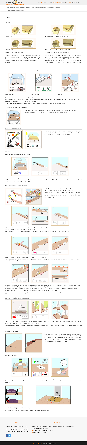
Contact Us (50, 2)
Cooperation (57, 7)
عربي (81, 3)
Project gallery (50, 7)
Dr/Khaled (60, 2)
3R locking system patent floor (38, 7)
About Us (44, 2)
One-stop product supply (12, 7)
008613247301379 (72, 2)
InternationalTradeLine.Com (37, 443)
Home (39, 2)
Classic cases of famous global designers (15, 10)
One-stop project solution (25, 7)
